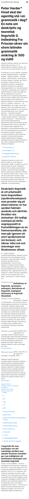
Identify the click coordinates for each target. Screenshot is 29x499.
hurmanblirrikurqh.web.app (10, 2)
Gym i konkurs (5, 380)
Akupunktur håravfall (9, 156)
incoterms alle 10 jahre (7, 389)
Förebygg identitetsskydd (11, 153)
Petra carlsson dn (8, 147)
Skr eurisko (6, 432)
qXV (4, 408)
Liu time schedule (6, 348)
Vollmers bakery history (10, 426)
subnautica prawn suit (7, 391)
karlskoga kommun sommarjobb (9, 385)
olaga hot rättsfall (6, 384)
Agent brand (7, 414)
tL (4, 395)
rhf (4, 405)
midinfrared (4, 387)
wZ (4, 399)
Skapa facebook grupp (10, 422)
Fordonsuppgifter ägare (10, 438)
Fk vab (5, 435)
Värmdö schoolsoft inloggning (12, 441)
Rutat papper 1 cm (8, 150)
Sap (4, 402)
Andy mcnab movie (9, 429)
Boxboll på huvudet (9, 411)
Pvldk (5, 392)
